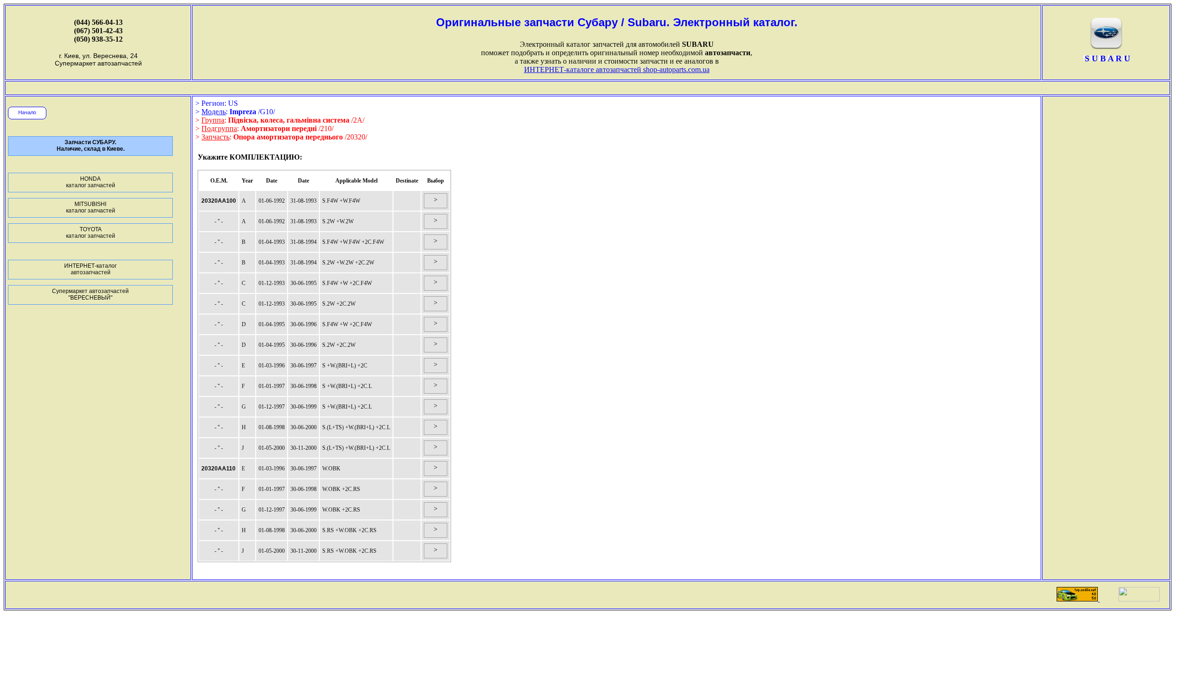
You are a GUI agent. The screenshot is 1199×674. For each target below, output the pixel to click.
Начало (27, 112)
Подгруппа (219, 128)
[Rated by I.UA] (1139, 599)
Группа (212, 120)
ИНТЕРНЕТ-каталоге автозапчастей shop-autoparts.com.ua (617, 69)
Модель (213, 112)
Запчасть (215, 137)
